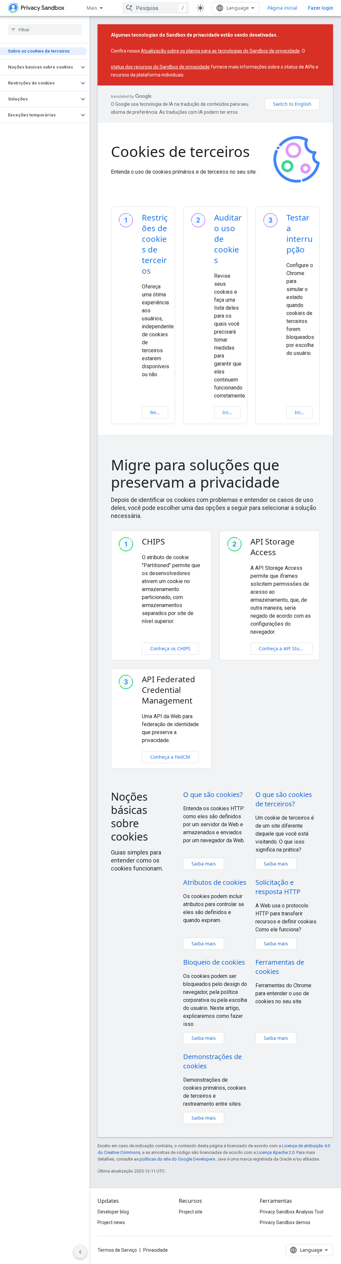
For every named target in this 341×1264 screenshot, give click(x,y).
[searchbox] (45, 29)
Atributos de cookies (214, 882)
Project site (190, 1211)
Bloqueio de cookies (214, 962)
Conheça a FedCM (170, 757)
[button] (39, 67)
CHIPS (153, 541)
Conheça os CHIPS (170, 648)
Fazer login (320, 8)
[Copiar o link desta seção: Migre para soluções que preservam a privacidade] (290, 484)
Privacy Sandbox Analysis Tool (291, 1211)
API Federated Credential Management (168, 690)
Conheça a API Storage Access (286, 648)
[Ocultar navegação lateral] (80, 1252)
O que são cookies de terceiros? (283, 799)
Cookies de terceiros (180, 151)
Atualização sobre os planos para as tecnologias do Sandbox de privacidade (220, 51)
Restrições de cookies (159, 412)
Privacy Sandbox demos (285, 1222)
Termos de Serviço (117, 1250)
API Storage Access (272, 546)
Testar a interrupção (299, 233)
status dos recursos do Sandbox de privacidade (160, 67)
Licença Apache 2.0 (275, 1152)
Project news (111, 1222)
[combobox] (156, 8)
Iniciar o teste (304, 412)
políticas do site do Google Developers (177, 1159)
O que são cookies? (213, 794)
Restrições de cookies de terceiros (155, 244)
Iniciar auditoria (231, 412)
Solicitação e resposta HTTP (277, 887)
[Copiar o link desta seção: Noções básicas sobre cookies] (157, 838)
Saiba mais (203, 864)
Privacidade (155, 1250)
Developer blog (113, 1211)
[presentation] (215, 473)
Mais (92, 8)
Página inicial (282, 8)
